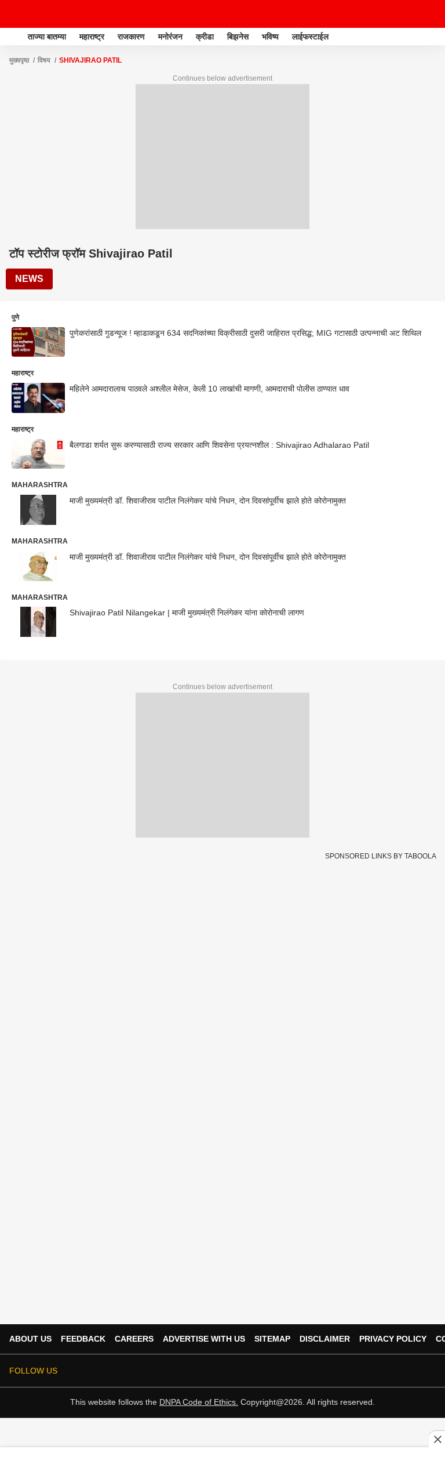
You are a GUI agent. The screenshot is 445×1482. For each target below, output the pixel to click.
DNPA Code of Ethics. (198, 1402)
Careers (134, 1338)
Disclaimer (325, 1338)
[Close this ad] (437, 1439)
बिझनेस (238, 36)
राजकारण (131, 36)
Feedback (83, 1338)
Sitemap (272, 1338)
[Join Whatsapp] (429, 1371)
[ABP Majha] (12, 36)
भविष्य (270, 36)
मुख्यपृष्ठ (19, 60)
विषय (44, 60)
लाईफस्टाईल (310, 36)
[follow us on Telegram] (413, 1371)
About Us (30, 1338)
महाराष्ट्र (91, 36)
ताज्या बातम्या (47, 36)
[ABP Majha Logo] (39, 14)
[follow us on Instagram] (396, 1371)
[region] (222, 1464)
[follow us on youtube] (380, 1371)
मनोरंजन (170, 36)
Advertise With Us (204, 1338)
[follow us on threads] (364, 1371)
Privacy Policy (392, 1338)
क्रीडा (205, 36)
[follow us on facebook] (348, 1371)
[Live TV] (409, 14)
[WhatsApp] (429, 14)
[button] (435, 35)
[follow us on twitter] (331, 1371)
